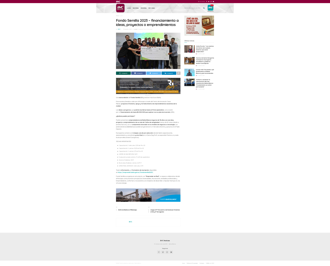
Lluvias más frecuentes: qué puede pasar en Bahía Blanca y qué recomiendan (205, 71)
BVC (119, 29)
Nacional (136, 8)
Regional (144, 8)
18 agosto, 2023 (127, 29)
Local (129, 8)
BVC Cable (152, 8)
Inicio (183, 263)
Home (117, 15)
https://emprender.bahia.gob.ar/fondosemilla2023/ (135, 172)
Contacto (202, 263)
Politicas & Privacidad (192, 263)
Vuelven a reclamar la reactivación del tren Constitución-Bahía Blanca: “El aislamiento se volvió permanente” (204, 83)
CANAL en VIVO (210, 263)
